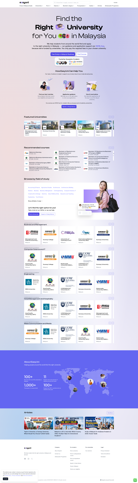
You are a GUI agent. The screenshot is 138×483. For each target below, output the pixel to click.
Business (36, 190)
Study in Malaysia (74, 466)
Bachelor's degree (68, 5)
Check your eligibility (75, 469)
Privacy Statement (16, 475)
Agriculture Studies (46, 187)
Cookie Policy (8, 475)
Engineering (31, 197)
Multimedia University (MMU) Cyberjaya (103, 131)
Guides (91, 5)
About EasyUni (58, 450)
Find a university (74, 450)
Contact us (57, 453)
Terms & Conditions (27, 475)
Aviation (30, 190)
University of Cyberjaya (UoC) (66, 239)
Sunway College (48, 239)
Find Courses (81, 54)
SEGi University (30, 289)
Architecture (56, 187)
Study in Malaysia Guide (26, 5)
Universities (38, 5)
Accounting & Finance (34, 187)
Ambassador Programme (111, 5)
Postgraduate (81, 5)
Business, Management (46, 190)
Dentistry (44, 194)
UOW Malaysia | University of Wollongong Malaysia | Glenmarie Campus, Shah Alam (85, 264)
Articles (100, 5)
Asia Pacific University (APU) (83, 131)
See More (111, 413)
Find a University (33, 214)
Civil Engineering (58, 190)
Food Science (39, 197)
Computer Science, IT (70, 190)
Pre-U (47, 5)
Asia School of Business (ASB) (65, 131)
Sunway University (49, 131)
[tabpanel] (69, 39)
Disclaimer (103, 456)
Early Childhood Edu (53, 194)
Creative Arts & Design (34, 194)
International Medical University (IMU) (85, 239)
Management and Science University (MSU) (31, 132)
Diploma (56, 5)
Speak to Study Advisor (69, 106)
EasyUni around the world (108, 480)
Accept (5, 478)
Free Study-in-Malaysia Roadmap (63, 54)
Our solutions (88, 450)
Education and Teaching (66, 194)
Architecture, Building (67, 187)
